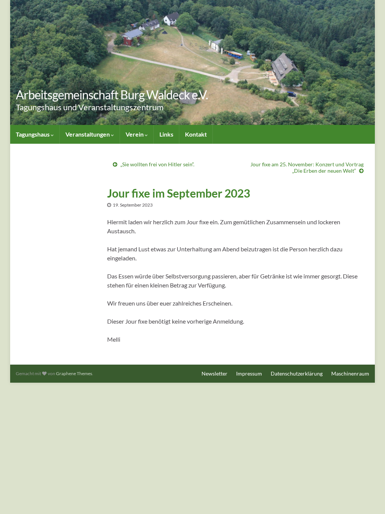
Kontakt (196, 134)
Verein (135, 134)
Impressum (249, 373)
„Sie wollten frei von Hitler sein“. (157, 164)
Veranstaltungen (88, 134)
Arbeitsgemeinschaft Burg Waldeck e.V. (112, 94)
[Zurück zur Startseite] (192, 62)
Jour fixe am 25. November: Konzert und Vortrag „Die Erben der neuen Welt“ (307, 167)
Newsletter (214, 373)
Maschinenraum (350, 373)
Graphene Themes (74, 373)
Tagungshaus (33, 134)
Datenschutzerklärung (297, 373)
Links (166, 134)
